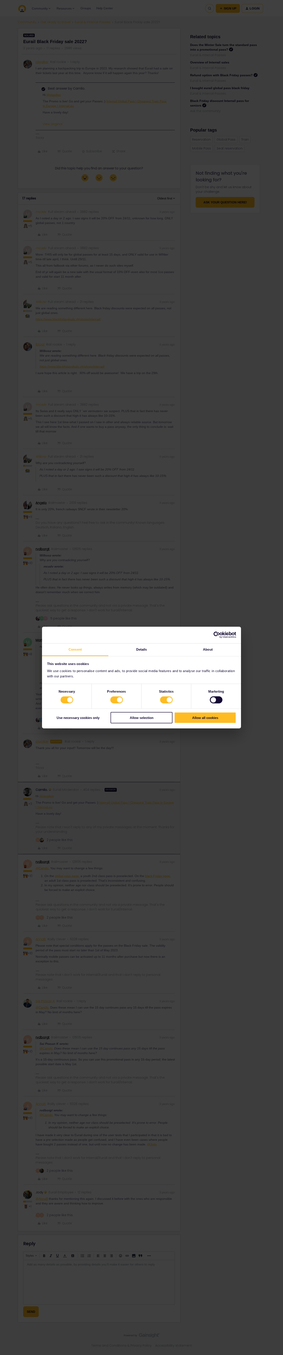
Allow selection (141, 717)
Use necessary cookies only (78, 717)
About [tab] (208, 649)
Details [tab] (141, 649)
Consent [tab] (75, 649)
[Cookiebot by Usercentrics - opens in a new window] (216, 635)
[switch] (116, 699)
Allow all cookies (205, 717)
